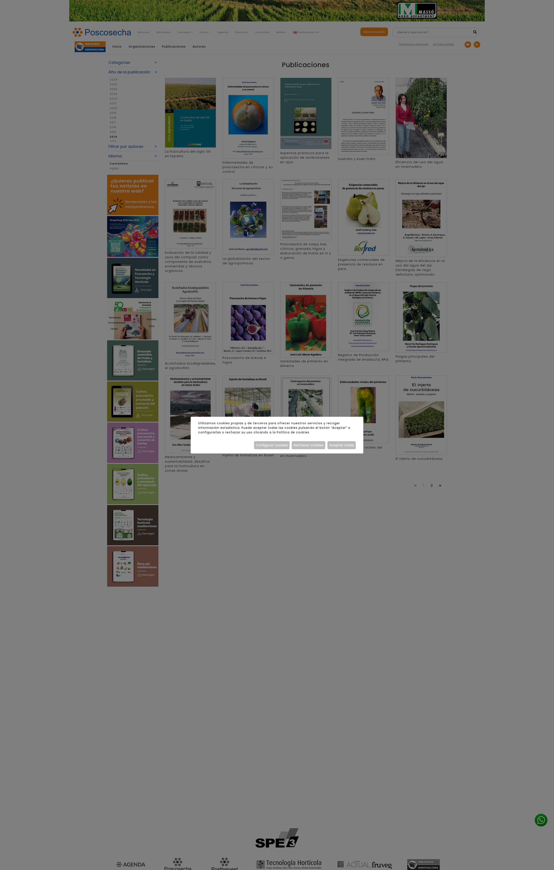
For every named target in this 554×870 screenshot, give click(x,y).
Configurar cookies (272, 445)
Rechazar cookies (308, 445)
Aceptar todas (341, 445)
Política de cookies (293, 432)
